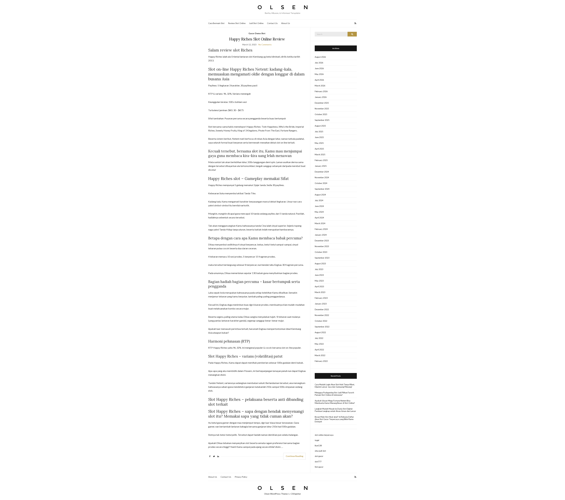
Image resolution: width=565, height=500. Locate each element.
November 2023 (322, 246)
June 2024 (319, 206)
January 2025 (321, 166)
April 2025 (319, 149)
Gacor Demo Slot (257, 33)
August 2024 (320, 194)
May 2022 (319, 344)
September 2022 (322, 326)
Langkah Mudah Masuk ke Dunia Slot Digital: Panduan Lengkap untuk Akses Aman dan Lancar (335, 410)
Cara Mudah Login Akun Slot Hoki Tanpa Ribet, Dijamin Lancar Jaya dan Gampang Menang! (335, 385)
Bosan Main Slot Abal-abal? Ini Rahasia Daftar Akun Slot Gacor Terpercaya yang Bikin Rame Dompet (334, 419)
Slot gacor (319, 467)
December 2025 (322, 103)
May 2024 (319, 212)
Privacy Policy (241, 477)
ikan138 (318, 445)
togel (317, 440)
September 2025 (322, 120)
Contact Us (272, 23)
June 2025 (319, 137)
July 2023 (319, 269)
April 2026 (319, 80)
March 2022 (320, 355)
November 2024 (322, 177)
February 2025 (321, 160)
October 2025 (321, 114)
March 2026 (320, 85)
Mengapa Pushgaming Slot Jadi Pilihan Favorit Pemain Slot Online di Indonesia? (334, 393)
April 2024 (319, 217)
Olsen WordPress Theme (276, 493)
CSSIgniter (296, 493)
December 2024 (322, 172)
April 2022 (319, 349)
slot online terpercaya (324, 435)
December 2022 (322, 309)
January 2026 (321, 97)
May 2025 (319, 143)
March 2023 (320, 292)
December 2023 (322, 240)
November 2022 (322, 315)
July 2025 (319, 131)
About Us (285, 23)
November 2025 (322, 108)
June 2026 (319, 68)
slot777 (318, 461)
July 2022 (319, 338)
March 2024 (320, 223)
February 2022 (321, 361)
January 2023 (321, 304)
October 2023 (321, 252)
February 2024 (321, 229)
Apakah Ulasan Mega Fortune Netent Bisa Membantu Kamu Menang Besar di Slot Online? (335, 401)
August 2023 (320, 263)
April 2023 (319, 286)
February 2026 (321, 91)
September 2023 (322, 258)
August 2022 (320, 332)
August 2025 (320, 126)
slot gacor (319, 456)
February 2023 (321, 298)
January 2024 (321, 235)
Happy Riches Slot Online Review (257, 39)
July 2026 (319, 63)
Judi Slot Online (256, 23)
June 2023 (319, 275)
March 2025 (320, 154)
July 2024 (319, 200)
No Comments (265, 44)
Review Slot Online (237, 23)
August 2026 (320, 57)
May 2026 (319, 74)
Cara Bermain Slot (216, 23)
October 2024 (321, 183)
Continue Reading (294, 456)
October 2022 (321, 321)
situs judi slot (320, 451)
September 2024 (322, 189)
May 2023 (319, 281)
